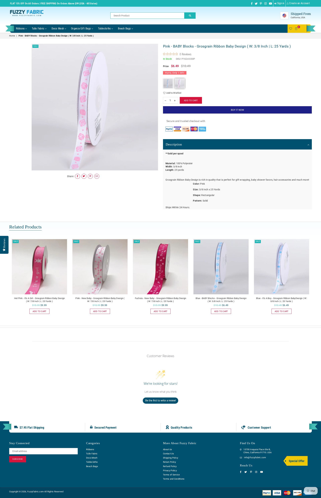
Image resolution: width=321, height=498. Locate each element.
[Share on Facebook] (77, 176)
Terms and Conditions (174, 479)
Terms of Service (171, 474)
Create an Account (299, 3)
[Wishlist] (291, 28)
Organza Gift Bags (81, 28)
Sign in (280, 3)
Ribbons (20, 28)
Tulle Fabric (38, 28)
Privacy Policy (170, 470)
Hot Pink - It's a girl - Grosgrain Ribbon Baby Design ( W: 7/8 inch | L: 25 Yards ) (39, 300)
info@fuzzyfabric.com (255, 457)
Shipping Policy (170, 458)
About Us (167, 449)
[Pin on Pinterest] (90, 176)
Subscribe (17, 459)
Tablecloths (105, 28)
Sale (35, 46)
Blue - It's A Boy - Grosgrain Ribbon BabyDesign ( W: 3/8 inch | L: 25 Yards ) (281, 300)
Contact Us (168, 453)
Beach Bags (125, 28)
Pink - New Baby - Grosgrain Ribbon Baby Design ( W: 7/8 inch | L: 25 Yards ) (99, 300)
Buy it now (237, 110)
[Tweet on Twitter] (83, 176)
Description (174, 144)
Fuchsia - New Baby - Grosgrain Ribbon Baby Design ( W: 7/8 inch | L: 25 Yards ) (160, 300)
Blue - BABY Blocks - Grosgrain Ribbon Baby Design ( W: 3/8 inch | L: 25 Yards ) (221, 300)
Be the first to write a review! (160, 400)
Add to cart (37, 311)
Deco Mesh (58, 28)
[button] (168, 83)
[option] (95, 107)
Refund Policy (170, 466)
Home (12, 36)
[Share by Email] (96, 176)
